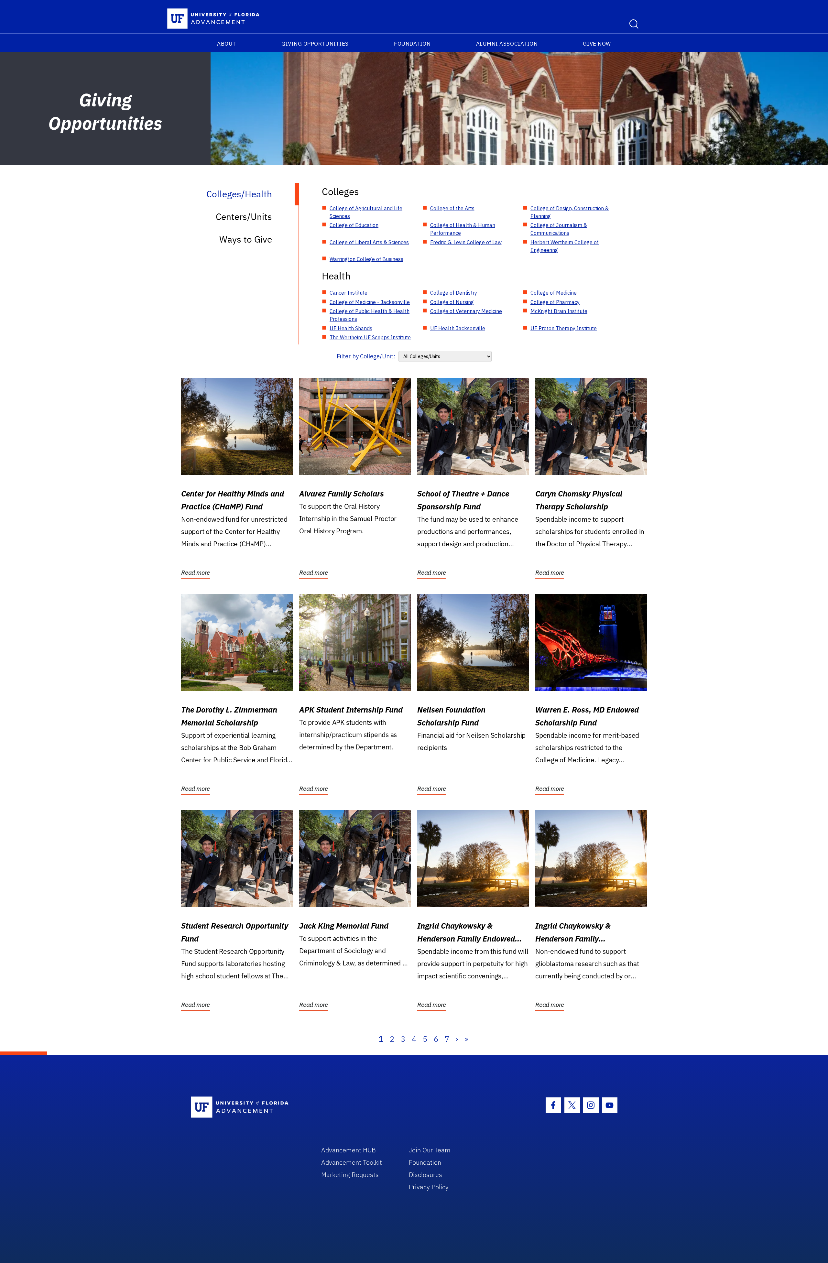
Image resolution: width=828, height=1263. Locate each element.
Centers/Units (244, 217)
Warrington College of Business (366, 259)
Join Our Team (430, 1150)
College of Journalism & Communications (558, 229)
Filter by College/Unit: (366, 356)
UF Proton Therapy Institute (563, 328)
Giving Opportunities (315, 43)
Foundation (412, 43)
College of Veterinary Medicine (466, 311)
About (226, 43)
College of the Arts (452, 208)
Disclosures (425, 1174)
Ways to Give (245, 239)
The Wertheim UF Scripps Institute (370, 337)
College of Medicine (553, 292)
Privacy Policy (429, 1186)
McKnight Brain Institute (558, 311)
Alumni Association (507, 43)
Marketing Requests (350, 1174)
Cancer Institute (348, 292)
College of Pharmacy (555, 302)
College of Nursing (452, 302)
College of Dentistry (453, 292)
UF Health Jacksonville (457, 328)
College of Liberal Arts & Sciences (369, 242)
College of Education (354, 225)
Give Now (597, 43)
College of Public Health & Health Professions (369, 315)
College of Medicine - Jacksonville (370, 302)
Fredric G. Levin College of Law (466, 242)
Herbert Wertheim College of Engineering (564, 246)
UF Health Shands (351, 328)
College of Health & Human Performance (462, 229)
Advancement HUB (348, 1150)
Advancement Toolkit (351, 1162)
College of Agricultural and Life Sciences (366, 212)
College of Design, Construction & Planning (569, 212)
